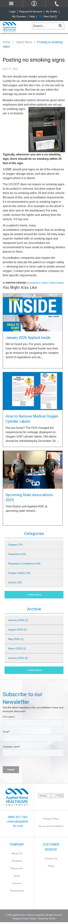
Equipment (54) (17, 554)
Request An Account (30, 11)
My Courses (19, 16)
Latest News (23, 42)
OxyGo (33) (15, 582)
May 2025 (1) (16, 639)
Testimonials (17, 890)
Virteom (52, 918)
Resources (17, 868)
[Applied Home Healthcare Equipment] (17, 797)
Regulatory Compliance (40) (24, 563)
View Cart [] (50, 16)
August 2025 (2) (17, 629)
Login (12, 11)
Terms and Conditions (50, 826)
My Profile (51, 11)
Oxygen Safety (48, 283)
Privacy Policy (51, 818)
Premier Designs (29, 918)
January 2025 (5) (18, 657)
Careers (17, 883)
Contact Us (51, 858)
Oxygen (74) (15, 544)
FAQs (51, 865)
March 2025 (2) (17, 648)
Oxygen (60, 283)
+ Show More (34, 594)
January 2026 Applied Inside (28, 337)
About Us (17, 853)
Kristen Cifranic (16, 283)
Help (32, 16)
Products (17, 860)
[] (60, 25)
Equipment (34, 283)
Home (6, 42)
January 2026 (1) (18, 620)
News (17, 875)
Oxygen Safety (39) (19, 572)
